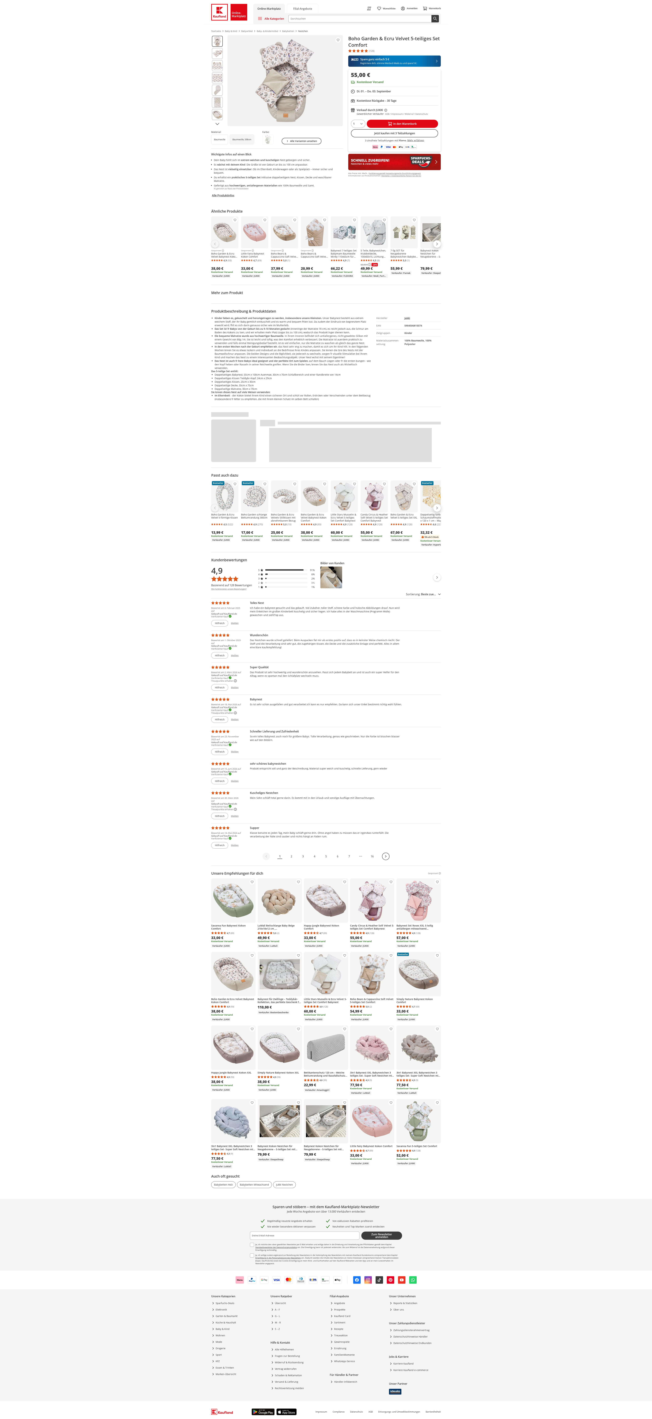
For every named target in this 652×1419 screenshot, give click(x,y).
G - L (277, 1316)
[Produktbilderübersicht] (217, 80)
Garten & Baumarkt (227, 1316)
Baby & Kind (223, 1329)
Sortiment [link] (339, 1322)
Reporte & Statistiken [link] (405, 1303)
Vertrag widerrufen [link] (286, 1368)
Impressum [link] (321, 1411)
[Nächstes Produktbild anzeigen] (217, 124)
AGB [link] (370, 1411)
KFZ (218, 1361)
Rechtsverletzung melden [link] (289, 1388)
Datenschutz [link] (356, 1411)
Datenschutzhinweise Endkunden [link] (412, 1343)
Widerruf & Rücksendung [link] (289, 1362)
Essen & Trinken (225, 1367)
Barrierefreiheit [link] (433, 1411)
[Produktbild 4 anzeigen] (217, 77)
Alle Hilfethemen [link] (284, 1349)
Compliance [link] (339, 1411)
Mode (219, 1341)
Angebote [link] (339, 1303)
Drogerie (220, 1348)
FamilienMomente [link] (344, 1354)
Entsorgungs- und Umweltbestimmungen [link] (399, 1411)
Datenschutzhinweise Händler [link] (410, 1336)
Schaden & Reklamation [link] (288, 1375)
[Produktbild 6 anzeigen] (217, 102)
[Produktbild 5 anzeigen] (217, 90)
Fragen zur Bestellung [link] (287, 1356)
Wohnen (220, 1335)
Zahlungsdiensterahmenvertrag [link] (411, 1330)
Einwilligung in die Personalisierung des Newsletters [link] (278, 1258)
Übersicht (280, 1303)
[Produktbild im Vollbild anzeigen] (285, 80)
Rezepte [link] (338, 1329)
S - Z (277, 1329)
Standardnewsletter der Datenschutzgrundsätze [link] (276, 1247)
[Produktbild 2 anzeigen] (217, 53)
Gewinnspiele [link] (342, 1341)
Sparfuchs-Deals (225, 1303)
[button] (286, 570)
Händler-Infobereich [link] (345, 1381)
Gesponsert (216, 251)
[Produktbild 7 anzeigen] (217, 114)
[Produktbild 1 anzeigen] (217, 41)
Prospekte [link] (339, 1309)
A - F (277, 1309)
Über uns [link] (398, 1309)
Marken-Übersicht (226, 1374)
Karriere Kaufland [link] (403, 1363)
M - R (278, 1322)
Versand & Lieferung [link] (286, 1381)
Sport (219, 1354)
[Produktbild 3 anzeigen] (217, 65)
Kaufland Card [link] (342, 1316)
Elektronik (221, 1309)
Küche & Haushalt (226, 1322)
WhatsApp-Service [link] (344, 1361)
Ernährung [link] (340, 1348)
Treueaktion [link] (341, 1335)
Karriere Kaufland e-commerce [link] (410, 1370)
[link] (302, 8)
